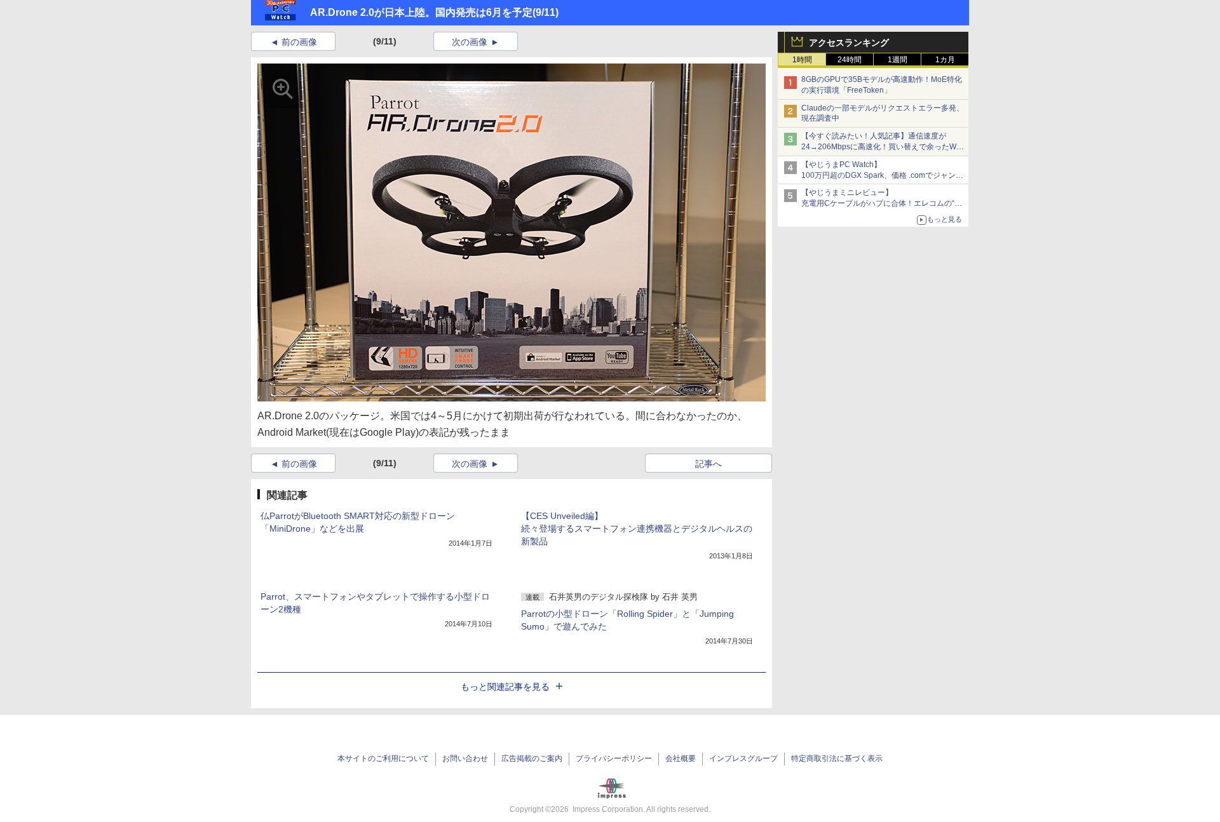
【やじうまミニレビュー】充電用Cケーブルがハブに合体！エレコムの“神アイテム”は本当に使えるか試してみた (881, 203)
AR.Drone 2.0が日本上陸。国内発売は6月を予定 (421, 12)
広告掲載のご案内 (531, 758)
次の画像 (469, 42)
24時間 (849, 59)
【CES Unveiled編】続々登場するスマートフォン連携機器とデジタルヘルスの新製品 (636, 528)
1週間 (897, 59)
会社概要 (680, 758)
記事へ (708, 464)
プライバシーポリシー (614, 758)
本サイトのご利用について (383, 758)
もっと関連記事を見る (505, 687)
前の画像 (299, 42)
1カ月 (945, 59)
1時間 (802, 59)
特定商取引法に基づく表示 (837, 758)
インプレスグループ (743, 758)
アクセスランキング (849, 42)
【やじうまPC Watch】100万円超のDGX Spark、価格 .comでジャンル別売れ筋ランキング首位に (882, 175)
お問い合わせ (465, 758)
